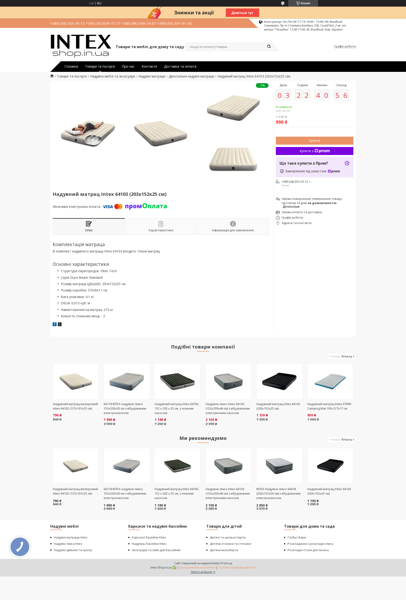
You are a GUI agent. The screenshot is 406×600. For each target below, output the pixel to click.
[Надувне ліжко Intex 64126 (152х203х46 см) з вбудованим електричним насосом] (228, 381)
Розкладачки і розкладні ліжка (310, 544)
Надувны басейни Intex (149, 544)
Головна (71, 66)
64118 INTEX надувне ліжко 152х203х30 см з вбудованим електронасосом (125, 408)
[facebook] (55, 325)
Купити (314, 140)
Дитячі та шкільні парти (228, 537)
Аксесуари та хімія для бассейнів (156, 550)
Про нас (128, 66)
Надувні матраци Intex (70, 537)
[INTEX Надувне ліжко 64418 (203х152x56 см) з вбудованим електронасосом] (279, 465)
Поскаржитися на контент (197, 567)
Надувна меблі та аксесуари (112, 76)
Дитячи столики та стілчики (230, 544)
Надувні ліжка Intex (68, 544)
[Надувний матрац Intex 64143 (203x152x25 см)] (279, 381)
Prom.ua (226, 563)
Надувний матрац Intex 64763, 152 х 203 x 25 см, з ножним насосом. (177, 408)
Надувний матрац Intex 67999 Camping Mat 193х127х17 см (329, 406)
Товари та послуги (100, 66)
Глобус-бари (297, 537)
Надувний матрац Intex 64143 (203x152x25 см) (278, 406)
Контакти (149, 66)
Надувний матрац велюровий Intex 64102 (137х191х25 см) (75, 406)
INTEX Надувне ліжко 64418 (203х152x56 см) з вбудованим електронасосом (278, 493)
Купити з (306, 151)
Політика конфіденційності (237, 567)
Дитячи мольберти (224, 550)
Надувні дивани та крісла (73, 550)
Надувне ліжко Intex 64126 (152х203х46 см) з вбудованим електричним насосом (228, 408)
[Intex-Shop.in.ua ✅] (80, 46)
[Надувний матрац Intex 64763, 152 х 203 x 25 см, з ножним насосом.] (177, 381)
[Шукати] (268, 47)
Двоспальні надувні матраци (191, 76)
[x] (60, 325)
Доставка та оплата (180, 66)
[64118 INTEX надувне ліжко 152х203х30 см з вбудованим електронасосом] (126, 381)
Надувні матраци (151, 76)
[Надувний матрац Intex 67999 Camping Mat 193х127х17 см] (330, 381)
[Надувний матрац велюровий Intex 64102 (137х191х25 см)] (76, 381)
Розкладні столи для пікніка (308, 550)
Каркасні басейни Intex (149, 537)
